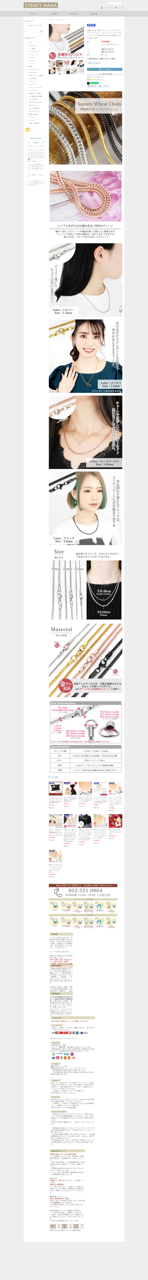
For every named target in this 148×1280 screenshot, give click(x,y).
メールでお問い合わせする (59, 951)
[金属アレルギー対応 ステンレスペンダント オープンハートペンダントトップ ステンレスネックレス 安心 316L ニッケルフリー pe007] (55, 862)
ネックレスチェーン (60, 19)
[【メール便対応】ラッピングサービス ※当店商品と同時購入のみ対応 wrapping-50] (70, 794)
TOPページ (33, 14)
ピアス (30, 42)
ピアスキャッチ (33, 45)
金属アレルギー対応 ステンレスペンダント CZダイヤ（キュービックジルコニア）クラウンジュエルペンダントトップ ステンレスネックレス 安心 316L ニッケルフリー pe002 (100, 834)
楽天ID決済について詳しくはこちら (64, 1093)
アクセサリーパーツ (34, 69)
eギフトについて (94, 63)
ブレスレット (32, 57)
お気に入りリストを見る (35, 25)
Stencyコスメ (32, 105)
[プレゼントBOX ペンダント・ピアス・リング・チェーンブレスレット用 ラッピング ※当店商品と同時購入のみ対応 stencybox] (100, 794)
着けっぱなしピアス (34, 111)
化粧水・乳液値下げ (34, 123)
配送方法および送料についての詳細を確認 (65, 1230)
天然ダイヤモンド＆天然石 (36, 75)
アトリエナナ (32, 120)
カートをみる (121, 7)
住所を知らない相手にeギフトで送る (101, 59)
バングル (31, 63)
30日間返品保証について (64, 997)
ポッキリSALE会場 (34, 108)
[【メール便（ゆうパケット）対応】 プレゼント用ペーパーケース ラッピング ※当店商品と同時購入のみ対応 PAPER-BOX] (55, 794)
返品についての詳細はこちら (97, 76)
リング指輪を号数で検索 (35, 96)
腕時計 (30, 66)
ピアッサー (32, 117)
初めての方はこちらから (35, 102)
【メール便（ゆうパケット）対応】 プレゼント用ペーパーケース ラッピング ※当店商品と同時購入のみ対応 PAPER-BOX (55, 800)
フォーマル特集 (33, 99)
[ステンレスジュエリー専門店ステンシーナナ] (41, 7)
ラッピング (32, 84)
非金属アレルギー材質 (35, 93)
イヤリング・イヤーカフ (35, 87)
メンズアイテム (33, 90)
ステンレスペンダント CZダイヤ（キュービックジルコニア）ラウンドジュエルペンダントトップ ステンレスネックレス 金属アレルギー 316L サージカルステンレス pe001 (115, 801)
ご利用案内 (53, 14)
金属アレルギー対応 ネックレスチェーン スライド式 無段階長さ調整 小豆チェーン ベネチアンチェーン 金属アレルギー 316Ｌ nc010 (55, 832)
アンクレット (32, 60)
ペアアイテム (32, 81)
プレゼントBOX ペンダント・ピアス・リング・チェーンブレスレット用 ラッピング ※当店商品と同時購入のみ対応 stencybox (100, 800)
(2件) (102, 79)
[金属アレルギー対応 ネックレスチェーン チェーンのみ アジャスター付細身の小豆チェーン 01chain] (85, 794)
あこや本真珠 (32, 78)
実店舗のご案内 (33, 114)
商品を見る (51, 807)
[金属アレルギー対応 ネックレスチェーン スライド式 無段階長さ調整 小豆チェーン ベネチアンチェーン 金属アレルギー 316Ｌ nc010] (55, 826)
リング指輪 (32, 48)
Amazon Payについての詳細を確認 (63, 1107)
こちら (66, 1204)
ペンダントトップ (33, 54)
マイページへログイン (109, 7)
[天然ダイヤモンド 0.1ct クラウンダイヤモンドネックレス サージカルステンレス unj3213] (115, 826)
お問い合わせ (74, 14)
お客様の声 (94, 14)
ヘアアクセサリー (33, 72)
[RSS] (27, 130)
